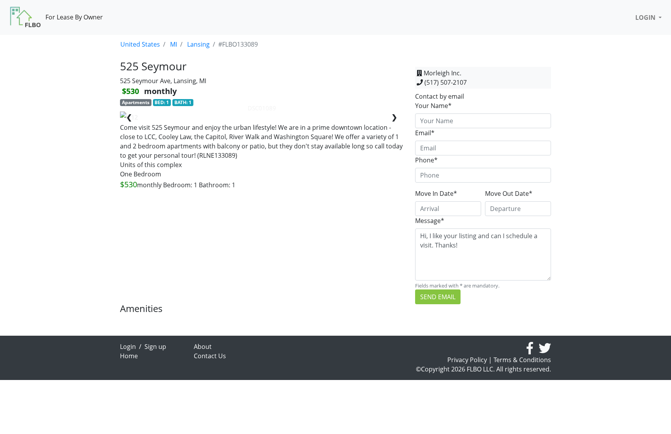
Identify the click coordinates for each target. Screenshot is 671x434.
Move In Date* (436, 193)
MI (173, 44)
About (203, 346)
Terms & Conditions (522, 360)
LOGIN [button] (646, 17)
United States (140, 44)
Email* (425, 133)
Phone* (426, 160)
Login (128, 346)
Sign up (155, 346)
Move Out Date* (508, 193)
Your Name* (433, 105)
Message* (429, 220)
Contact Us (210, 356)
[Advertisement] (261, 248)
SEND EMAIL (437, 297)
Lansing (198, 44)
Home (129, 356)
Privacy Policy (467, 360)
